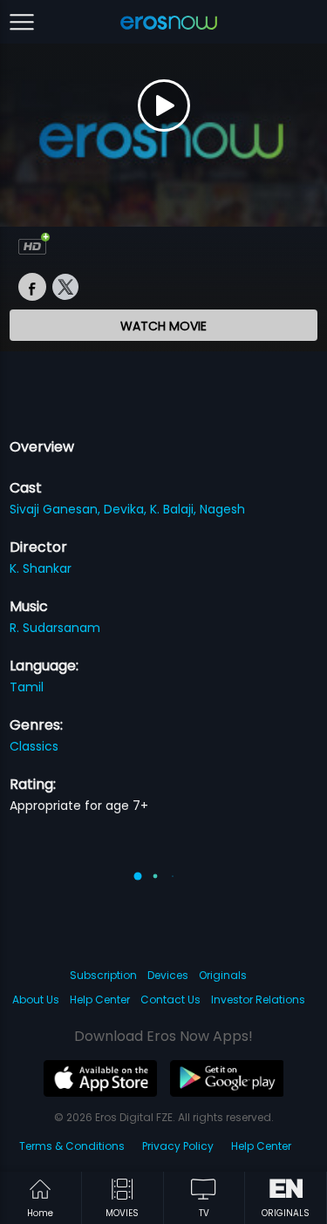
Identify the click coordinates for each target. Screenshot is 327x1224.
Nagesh (222, 509)
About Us (35, 999)
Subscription (103, 975)
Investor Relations (258, 999)
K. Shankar (41, 568)
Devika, (127, 509)
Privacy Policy (178, 1146)
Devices (167, 975)
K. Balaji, (175, 509)
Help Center (100, 999)
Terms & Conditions (72, 1146)
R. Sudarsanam (55, 627)
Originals (223, 975)
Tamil (27, 687)
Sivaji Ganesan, (57, 509)
